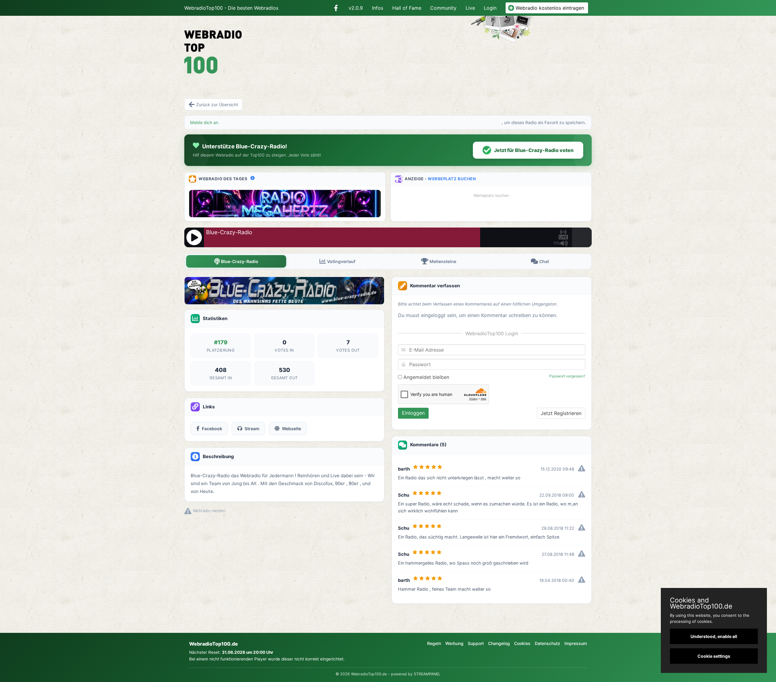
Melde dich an (204, 122)
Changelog (499, 643)
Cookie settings (713, 656)
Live (470, 8)
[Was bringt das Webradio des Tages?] (252, 178)
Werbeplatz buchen (452, 178)
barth (404, 469)
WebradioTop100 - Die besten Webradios (231, 8)
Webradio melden (209, 510)
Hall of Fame (406, 8)
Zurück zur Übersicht (217, 104)
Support (476, 643)
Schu (403, 495)
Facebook (212, 428)
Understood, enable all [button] (714, 636)
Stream (252, 428)
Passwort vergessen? (567, 376)
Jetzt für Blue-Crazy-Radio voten (534, 150)
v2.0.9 (356, 8)
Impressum (575, 643)
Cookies (522, 643)
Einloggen (413, 413)
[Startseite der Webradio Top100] (249, 47)
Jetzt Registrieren (561, 413)
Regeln (434, 643)
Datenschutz (547, 643)
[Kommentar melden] (581, 469)
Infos (377, 8)
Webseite (291, 428)
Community (443, 8)
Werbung (454, 643)
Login (490, 8)
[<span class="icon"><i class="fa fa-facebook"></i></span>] (336, 8)
